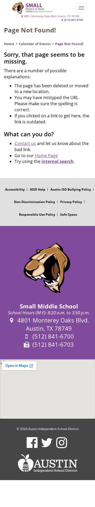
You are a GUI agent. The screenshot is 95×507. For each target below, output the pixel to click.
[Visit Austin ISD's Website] (47, 463)
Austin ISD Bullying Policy (70, 189)
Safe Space (68, 214)
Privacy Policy (71, 202)
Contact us (25, 143)
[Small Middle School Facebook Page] (32, 446)
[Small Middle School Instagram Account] (61, 446)
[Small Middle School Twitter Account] (47, 446)
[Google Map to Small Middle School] (47, 389)
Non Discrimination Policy (34, 202)
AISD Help (37, 189)
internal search (57, 161)
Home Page (46, 155)
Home (9, 43)
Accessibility (15, 189)
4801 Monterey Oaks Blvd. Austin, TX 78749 (51, 16)
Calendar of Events (35, 43)
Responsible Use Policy (37, 214)
